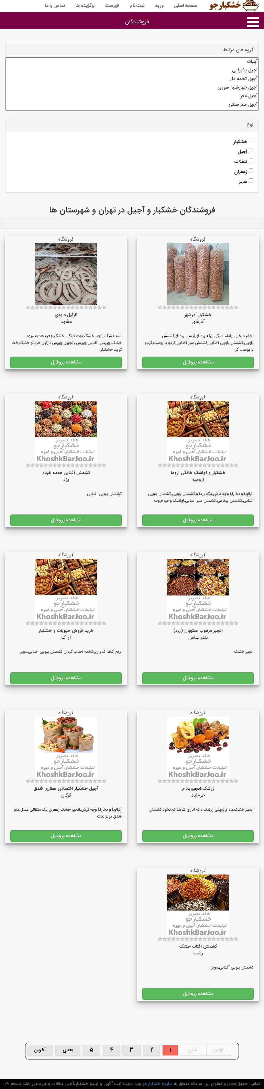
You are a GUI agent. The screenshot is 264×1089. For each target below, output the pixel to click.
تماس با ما (55, 6)
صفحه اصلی (185, 6)
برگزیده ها (85, 6)
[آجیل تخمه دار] (132, 79)
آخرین (40, 1050)
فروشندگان (137, 22)
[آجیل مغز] (132, 96)
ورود (159, 6)
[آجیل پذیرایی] (132, 70)
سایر (243, 181)
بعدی (68, 1050)
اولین (218, 1050)
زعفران (240, 172)
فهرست (112, 6)
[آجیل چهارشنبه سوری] (132, 87)
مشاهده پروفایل (198, 362)
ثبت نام (137, 6)
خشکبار (240, 142)
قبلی (192, 1050)
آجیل (242, 152)
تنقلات (240, 162)
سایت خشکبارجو (157, 1084)
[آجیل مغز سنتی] (132, 105)
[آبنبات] (132, 62)
